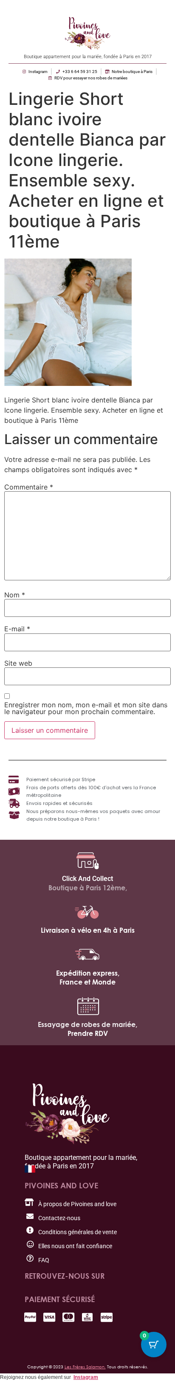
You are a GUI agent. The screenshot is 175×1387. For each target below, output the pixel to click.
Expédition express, (87, 973)
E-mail (17, 628)
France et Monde (87, 982)
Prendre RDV (88, 1033)
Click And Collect (87, 879)
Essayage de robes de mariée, (87, 1024)
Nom (14, 594)
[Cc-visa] (49, 1317)
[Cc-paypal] (30, 1317)
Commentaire (28, 487)
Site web (18, 663)
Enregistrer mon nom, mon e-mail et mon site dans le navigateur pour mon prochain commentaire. (85, 708)
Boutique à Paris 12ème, (87, 887)
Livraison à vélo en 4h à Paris (88, 930)
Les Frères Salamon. (85, 1366)
